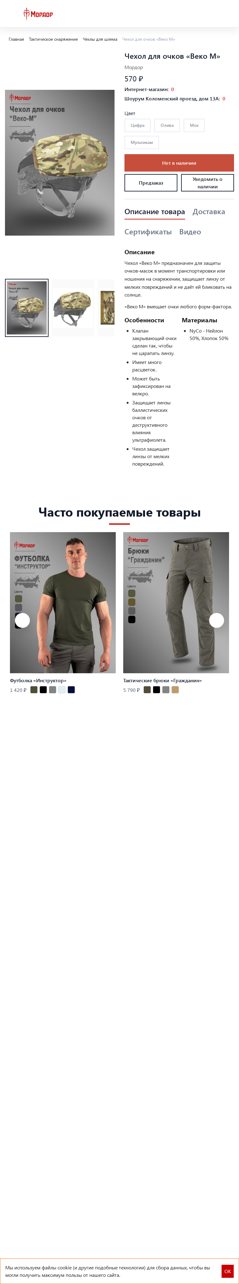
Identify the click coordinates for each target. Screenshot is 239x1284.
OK (227, 1271)
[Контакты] (203, 14)
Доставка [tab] (209, 211)
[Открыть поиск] (190, 14)
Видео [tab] (190, 231)
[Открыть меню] (10, 14)
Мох (194, 125)
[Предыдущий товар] (22, 620)
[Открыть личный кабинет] (216, 14)
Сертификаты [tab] (148, 231)
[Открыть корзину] (229, 14)
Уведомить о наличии (208, 183)
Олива (167, 125)
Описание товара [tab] (154, 211)
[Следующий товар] (216, 620)
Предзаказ (151, 182)
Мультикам (142, 142)
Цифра (137, 125)
